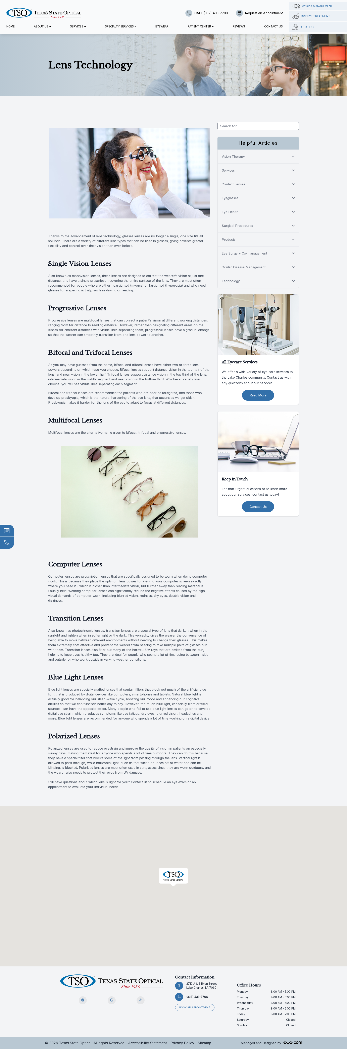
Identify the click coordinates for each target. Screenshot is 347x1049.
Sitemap (204, 1043)
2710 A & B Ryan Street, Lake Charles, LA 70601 (201, 985)
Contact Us (273, 26)
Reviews (239, 26)
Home (10, 26)
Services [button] (76, 26)
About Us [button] (41, 26)
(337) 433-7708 (197, 996)
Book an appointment (194, 1007)
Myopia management (317, 6)
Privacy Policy (182, 1043)
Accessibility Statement (147, 1043)
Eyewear (161, 26)
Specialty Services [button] (119, 26)
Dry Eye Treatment (315, 16)
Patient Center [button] (199, 26)
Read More (258, 395)
